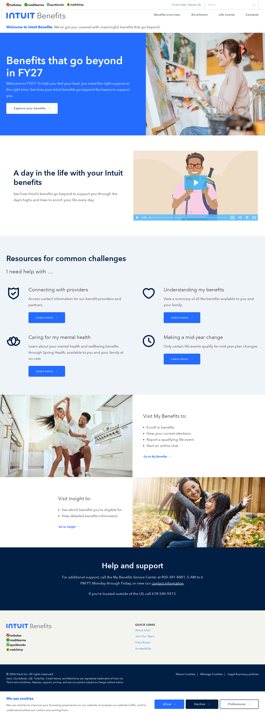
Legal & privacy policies (243, 674)
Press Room (143, 642)
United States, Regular (185, 4)
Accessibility (143, 648)
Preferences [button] (237, 704)
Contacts (252, 14)
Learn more (44, 317)
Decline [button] (199, 704)
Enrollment (199, 14)
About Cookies (185, 674)
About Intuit (143, 630)
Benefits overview (167, 14)
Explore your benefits (30, 108)
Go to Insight (67, 526)
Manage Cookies (211, 674)
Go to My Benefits (155, 456)
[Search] (254, 4)
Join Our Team (144, 636)
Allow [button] (167, 704)
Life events (227, 14)
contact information (168, 583)
